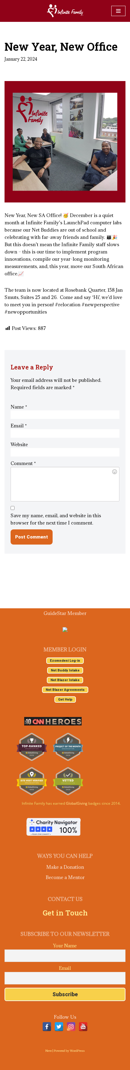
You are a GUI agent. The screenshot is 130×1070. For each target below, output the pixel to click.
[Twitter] (58, 1026)
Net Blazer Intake (65, 680)
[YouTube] (83, 1026)
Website (19, 444)
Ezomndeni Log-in (65, 661)
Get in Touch (65, 913)
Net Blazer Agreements (65, 690)
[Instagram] (71, 1026)
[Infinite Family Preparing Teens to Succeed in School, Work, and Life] (65, 11)
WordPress (77, 1051)
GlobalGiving (76, 803)
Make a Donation (65, 867)
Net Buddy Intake (65, 670)
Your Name (65, 946)
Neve (48, 1051)
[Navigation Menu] (118, 11)
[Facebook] (46, 1026)
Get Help (65, 699)
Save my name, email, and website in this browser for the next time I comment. (56, 519)
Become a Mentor (65, 877)
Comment (23, 463)
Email (19, 426)
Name (19, 407)
